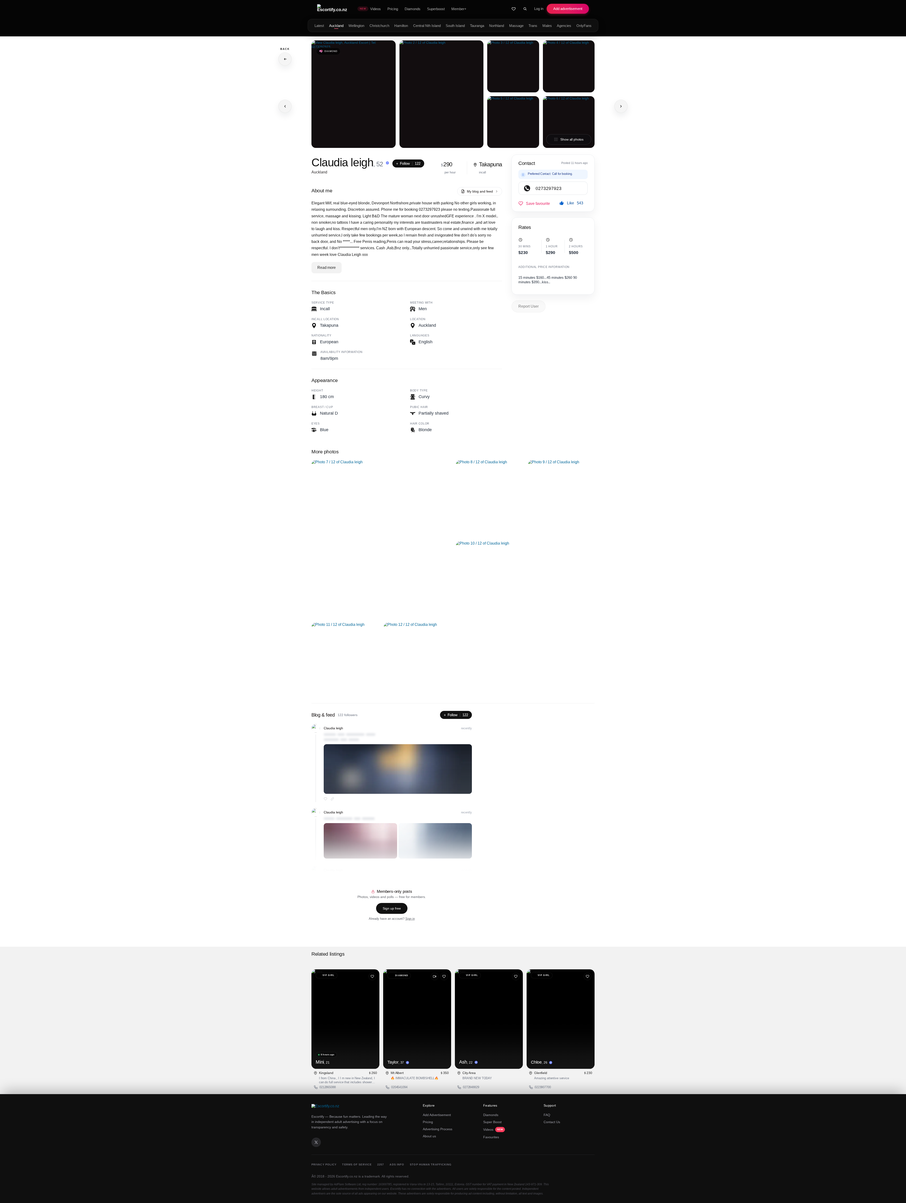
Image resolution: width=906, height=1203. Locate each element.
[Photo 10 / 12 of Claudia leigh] (525, 579)
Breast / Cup (322, 407)
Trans (532, 25)
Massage (516, 25)
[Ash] (489, 1019)
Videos (493, 1129)
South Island (455, 25)
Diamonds (490, 1115)
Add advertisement (567, 9)
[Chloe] (561, 1019)
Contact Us (552, 1122)
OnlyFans (583, 25)
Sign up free (392, 908)
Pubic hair (419, 407)
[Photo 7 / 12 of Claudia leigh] (380, 538)
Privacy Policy (323, 1164)
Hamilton (401, 25)
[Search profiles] (524, 8)
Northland (496, 25)
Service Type (322, 302)
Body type (419, 390)
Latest (319, 25)
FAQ (547, 1115)
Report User (528, 306)
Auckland (336, 25)
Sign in (410, 918)
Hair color (419, 423)
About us (429, 1136)
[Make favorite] (534, 203)
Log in (538, 9)
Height (317, 390)
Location (418, 319)
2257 (380, 1164)
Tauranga (477, 25)
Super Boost (492, 1122)
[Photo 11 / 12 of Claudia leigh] (344, 660)
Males (547, 25)
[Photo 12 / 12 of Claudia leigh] (417, 660)
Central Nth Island (427, 25)
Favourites (491, 1137)
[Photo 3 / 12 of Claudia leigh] (513, 66)
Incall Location (325, 319)
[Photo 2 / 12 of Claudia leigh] (441, 94)
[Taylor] (417, 1019)
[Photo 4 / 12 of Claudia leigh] (569, 66)
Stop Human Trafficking (431, 1164)
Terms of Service (357, 1164)
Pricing (428, 1122)
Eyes (315, 423)
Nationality (321, 335)
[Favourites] (513, 8)
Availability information (341, 352)
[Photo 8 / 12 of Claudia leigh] (489, 498)
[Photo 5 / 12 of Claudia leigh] (513, 122)
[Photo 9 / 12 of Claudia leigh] (561, 498)
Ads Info (397, 1164)
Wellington (356, 25)
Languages (419, 335)
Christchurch (379, 25)
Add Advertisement (437, 1115)
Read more (326, 268)
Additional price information (544, 267)
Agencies (564, 25)
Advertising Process (437, 1129)
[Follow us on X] (316, 1142)
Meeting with (421, 302)
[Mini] (345, 1019)
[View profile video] (434, 976)
